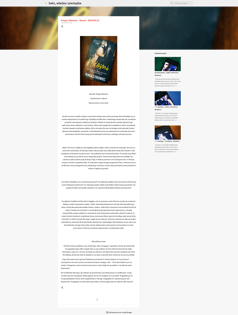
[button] (62, 26)
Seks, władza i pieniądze (65, 3)
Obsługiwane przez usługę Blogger (120, 312)
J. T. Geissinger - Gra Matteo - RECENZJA (167, 141)
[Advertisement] (149, 80)
